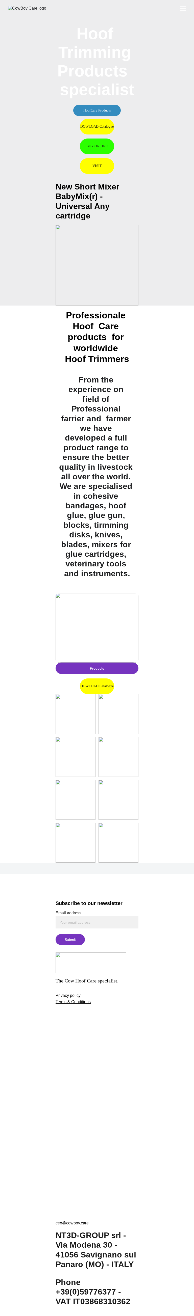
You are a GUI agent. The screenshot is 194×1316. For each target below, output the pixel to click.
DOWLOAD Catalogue (97, 126)
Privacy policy (68, 995)
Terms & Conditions (73, 1002)
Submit (70, 940)
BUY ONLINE (97, 146)
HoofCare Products (97, 110)
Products (97, 668)
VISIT (97, 166)
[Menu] (183, 8)
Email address (68, 913)
